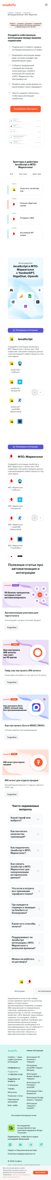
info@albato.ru (14, 1068)
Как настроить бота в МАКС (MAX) (24, 725)
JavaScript (26, 13)
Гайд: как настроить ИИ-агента (23, 670)
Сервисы (18, 13)
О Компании (13, 1085)
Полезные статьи (15, 1096)
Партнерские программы (13, 1100)
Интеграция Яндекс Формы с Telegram (34, 1076)
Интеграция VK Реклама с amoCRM (33, 1084)
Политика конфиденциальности (21, 1154)
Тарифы (11, 1089)
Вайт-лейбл (13, 1105)
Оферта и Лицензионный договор (22, 1150)
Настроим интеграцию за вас (24, 1115)
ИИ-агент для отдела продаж (21, 780)
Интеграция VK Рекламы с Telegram (33, 1059)
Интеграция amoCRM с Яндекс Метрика (34, 1067)
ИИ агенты (12, 1092)
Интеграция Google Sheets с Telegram (35, 1098)
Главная (10, 13)
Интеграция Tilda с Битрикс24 (35, 1092)
